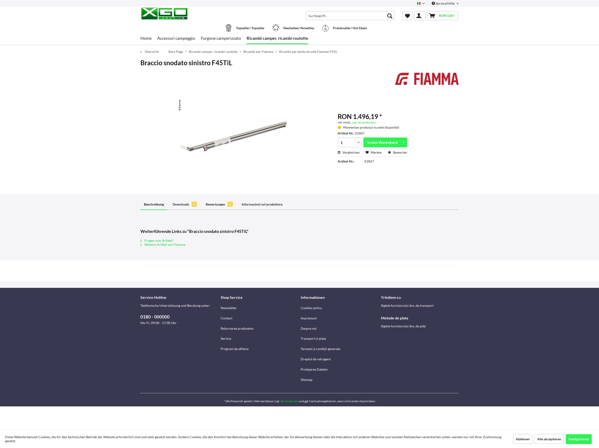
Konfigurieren (579, 439)
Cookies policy (311, 308)
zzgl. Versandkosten (363, 122)
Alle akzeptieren (549, 439)
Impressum (309, 318)
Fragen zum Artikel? (158, 240)
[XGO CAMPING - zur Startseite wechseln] (180, 13)
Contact (226, 318)
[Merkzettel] (407, 15)
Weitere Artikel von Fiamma (164, 244)
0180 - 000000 (155, 316)
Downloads (184, 204)
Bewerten (399, 152)
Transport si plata (313, 338)
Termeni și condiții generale (320, 349)
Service (226, 338)
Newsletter (229, 308)
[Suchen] (390, 15)
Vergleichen (351, 152)
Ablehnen (523, 439)
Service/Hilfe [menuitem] (445, 3)
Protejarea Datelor (314, 369)
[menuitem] (350, 15)
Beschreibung (154, 204)
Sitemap (306, 380)
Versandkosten (289, 401)
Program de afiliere (234, 349)
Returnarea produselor (237, 328)
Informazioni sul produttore (262, 204)
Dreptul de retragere (316, 359)
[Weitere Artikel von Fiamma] (427, 81)
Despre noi (309, 328)
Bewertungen (218, 204)
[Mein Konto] (420, 15)
